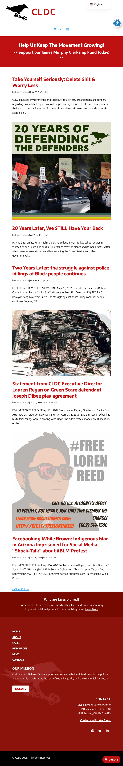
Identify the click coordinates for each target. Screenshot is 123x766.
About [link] (16, 637)
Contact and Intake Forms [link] (95, 720)
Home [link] (16, 631)
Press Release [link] (50, 402)
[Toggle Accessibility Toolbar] (117, 23)
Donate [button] (20, 688)
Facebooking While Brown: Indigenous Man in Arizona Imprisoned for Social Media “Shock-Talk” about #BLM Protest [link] (60, 544)
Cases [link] (52, 280)
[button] (67, 29)
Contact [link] (18, 659)
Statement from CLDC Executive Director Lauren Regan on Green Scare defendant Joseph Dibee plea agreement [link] (57, 389)
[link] (54, 29)
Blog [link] (46, 92)
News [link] (16, 654)
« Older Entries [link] (20, 589)
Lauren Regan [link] (22, 92)
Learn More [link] (91, 609)
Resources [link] (19, 648)
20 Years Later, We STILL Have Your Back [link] (57, 228)
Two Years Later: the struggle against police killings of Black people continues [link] (60, 271)
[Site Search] (61, 29)
